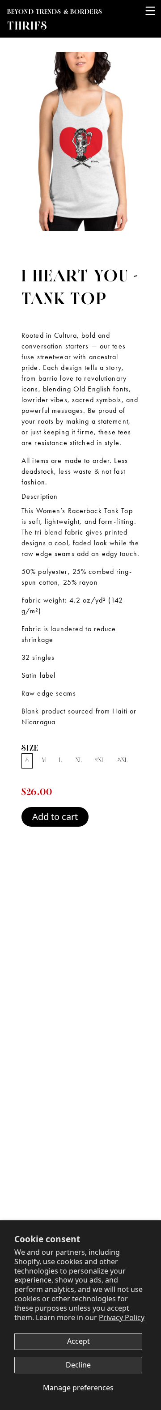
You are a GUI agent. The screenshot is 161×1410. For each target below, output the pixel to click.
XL (78, 761)
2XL (99, 761)
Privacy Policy (121, 1317)
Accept (78, 1341)
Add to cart (55, 817)
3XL (122, 761)
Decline (78, 1365)
